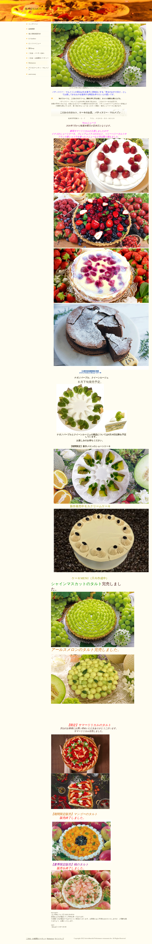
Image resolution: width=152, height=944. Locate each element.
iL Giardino (32, 38)
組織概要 (31, 29)
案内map (31, 48)
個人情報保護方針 (34, 34)
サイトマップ (59, 938)
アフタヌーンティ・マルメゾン (38, 68)
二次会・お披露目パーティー (38, 58)
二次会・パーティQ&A (36, 53)
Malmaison (32, 63)
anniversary (32, 74)
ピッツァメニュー (34, 43)
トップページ (33, 24)
